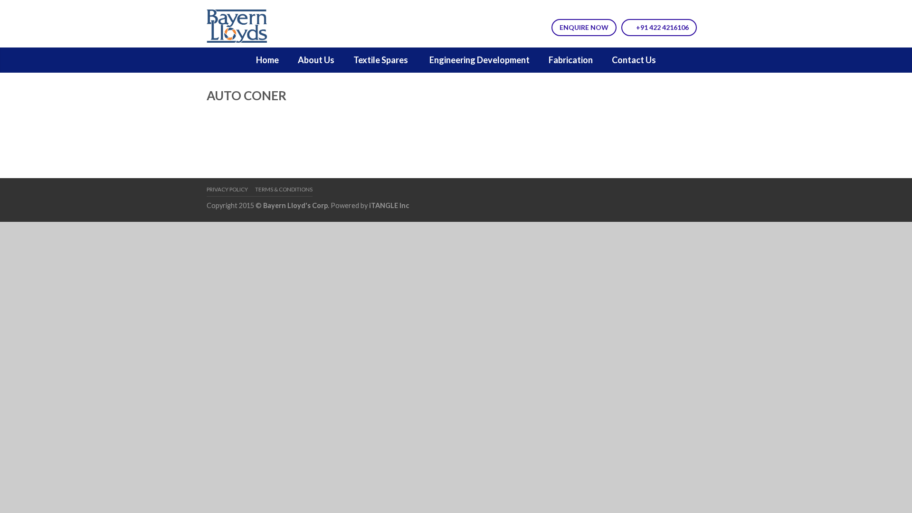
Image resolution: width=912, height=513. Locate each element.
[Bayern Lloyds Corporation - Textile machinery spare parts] (257, 24)
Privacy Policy (227, 189)
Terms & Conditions (284, 189)
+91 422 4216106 (662, 27)
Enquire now (584, 27)
